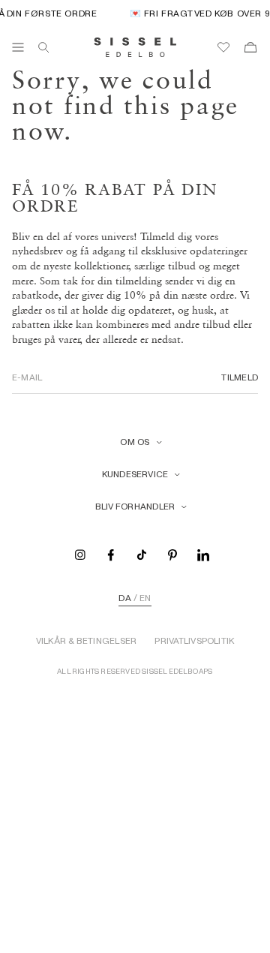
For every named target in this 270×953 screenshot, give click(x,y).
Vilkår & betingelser (86, 640)
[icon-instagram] (80, 554)
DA (124, 598)
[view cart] (250, 47)
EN (145, 598)
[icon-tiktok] (142, 554)
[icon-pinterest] (172, 554)
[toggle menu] (18, 47)
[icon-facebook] (111, 554)
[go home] (135, 47)
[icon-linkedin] (203, 554)
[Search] (43, 47)
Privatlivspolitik (194, 640)
